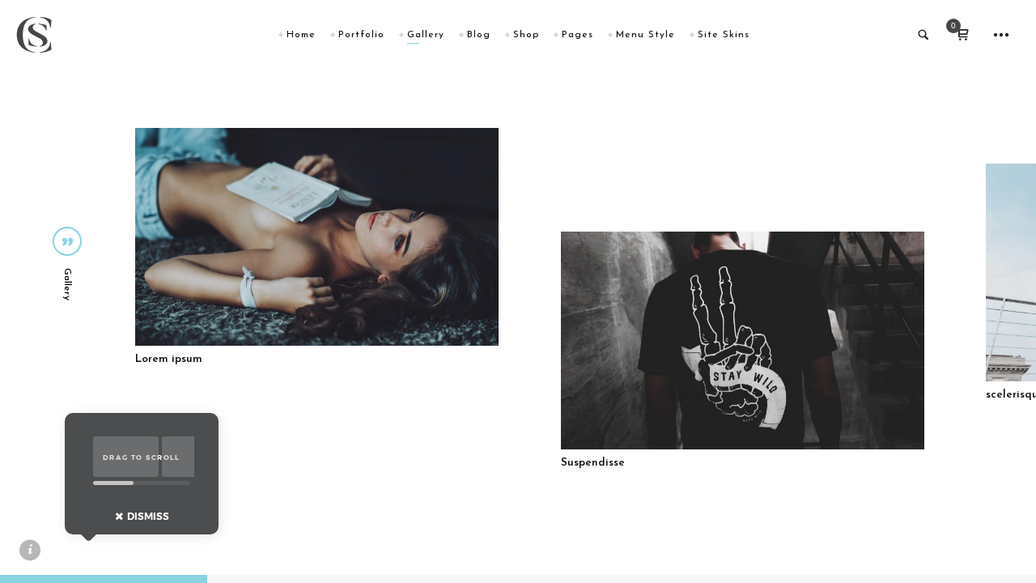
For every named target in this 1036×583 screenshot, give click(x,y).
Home (301, 35)
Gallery (425, 35)
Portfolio (361, 35)
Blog (478, 35)
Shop (526, 35)
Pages (577, 35)
